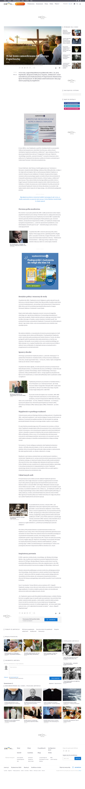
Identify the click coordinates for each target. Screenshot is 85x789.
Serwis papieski (20, 757)
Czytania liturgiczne (43, 757)
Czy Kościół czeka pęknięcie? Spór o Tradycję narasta (71, 721)
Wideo (51, 4)
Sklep (31, 0)
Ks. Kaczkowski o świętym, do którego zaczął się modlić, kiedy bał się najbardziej (18, 245)
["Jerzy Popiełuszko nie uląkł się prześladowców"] (72, 673)
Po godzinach (42, 748)
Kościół (7, 62)
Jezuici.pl (6, 767)
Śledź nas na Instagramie (72, 108)
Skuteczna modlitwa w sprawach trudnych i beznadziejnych (67, 32)
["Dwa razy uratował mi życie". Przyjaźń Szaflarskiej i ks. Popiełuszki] (72, 650)
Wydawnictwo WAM (16, 767)
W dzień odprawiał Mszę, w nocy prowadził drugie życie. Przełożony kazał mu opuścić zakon (67, 41)
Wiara (46, 4)
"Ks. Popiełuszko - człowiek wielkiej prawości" (70, 664)
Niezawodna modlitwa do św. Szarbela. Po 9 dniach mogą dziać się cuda (67, 49)
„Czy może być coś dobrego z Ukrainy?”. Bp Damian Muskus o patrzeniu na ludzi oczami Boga (13, 654)
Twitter (78, 0)
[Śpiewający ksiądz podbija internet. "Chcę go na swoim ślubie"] (13, 713)
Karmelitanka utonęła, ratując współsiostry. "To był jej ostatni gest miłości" (71, 703)
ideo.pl (80, 770)
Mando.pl (26, 767)
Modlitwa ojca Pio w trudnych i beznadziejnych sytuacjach (66, 56)
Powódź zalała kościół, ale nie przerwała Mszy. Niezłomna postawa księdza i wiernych (31, 654)
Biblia (5, 0)
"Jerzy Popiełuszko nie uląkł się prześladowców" (71, 682)
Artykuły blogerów (20, 759)
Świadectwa (30, 759)
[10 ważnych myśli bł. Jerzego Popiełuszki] (18, 510)
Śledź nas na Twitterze (72, 106)
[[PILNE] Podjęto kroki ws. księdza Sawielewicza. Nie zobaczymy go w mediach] (52, 713)
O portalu (5, 770)
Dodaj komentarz (55, 678)
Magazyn (9, 0)
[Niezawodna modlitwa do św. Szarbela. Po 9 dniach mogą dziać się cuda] (76, 49)
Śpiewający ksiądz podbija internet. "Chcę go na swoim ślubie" (12, 721)
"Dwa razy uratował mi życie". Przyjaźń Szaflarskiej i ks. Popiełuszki (70, 658)
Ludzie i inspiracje (53, 759)
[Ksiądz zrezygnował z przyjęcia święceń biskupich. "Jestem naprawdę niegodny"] (52, 695)
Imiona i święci (31, 761)
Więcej (56, 4)
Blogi (23, 0)
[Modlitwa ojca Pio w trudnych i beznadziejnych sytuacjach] (76, 57)
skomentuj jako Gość (14, 677)
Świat (18, 748)
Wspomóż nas (52, 619)
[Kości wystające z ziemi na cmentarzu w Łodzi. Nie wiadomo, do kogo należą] (52, 645)
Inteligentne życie (52, 749)
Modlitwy (41, 761)
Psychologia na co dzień (43, 759)
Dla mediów (27, 770)
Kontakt (22, 770)
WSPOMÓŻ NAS (78, 767)
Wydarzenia (30, 4)
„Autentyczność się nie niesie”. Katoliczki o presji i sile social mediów (67, 66)
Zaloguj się (6, 677)
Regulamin (10, 770)
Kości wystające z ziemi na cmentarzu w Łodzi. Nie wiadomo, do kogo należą (50, 654)
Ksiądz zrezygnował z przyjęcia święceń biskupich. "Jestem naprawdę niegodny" (52, 703)
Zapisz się (78, 758)
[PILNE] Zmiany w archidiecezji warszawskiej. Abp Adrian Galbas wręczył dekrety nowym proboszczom (32, 721)
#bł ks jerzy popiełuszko (28, 629)
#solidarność (33, 631)
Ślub (18, 761)
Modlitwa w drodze (16, 0)
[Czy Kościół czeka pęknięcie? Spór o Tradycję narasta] (72, 713)
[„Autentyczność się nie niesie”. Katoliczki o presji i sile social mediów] (76, 66)
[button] (74, 4)
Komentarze (39, 4)
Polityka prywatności (16, 770)
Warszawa (65, 3)
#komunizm (41, 631)
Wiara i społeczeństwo (14, 519)
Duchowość (12, 246)
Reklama (31, 770)
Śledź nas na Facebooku (72, 103)
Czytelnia (30, 752)
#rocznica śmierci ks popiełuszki (44, 629)
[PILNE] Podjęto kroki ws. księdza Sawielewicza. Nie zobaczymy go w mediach (51, 721)
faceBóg (27, 0)
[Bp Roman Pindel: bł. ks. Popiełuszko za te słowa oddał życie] (18, 387)
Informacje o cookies (37, 770)
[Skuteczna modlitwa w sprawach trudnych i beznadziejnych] (76, 33)
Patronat (43, 770)
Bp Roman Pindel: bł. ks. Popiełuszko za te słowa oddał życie (17, 395)
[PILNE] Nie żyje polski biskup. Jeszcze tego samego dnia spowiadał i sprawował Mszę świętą (32, 703)
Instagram (80, 0)
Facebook (76, 0)
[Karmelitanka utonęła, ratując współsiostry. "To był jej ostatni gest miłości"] (72, 695)
